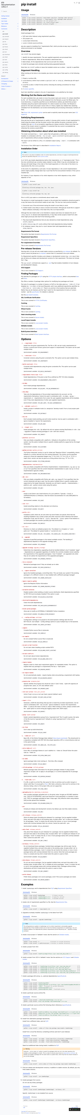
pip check (5, 49)
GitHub (3, 89)
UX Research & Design (7, 81)
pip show (5, 44)
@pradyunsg (34, 1113)
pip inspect (5, 39)
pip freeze (5, 46)
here (77, 276)
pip (3, 31)
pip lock (5, 52)
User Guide (4, 21)
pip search (5, 62)
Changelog (4, 83)
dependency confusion (69, 1053)
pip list (4, 41)
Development (4, 78)
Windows (32, 14)
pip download (6, 54)
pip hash (5, 59)
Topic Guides (4, 23)
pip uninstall (6, 36)
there (25, 278)
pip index (5, 64)
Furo (39, 1113)
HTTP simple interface (55, 276)
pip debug (5, 72)
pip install (5, 34)
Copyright (23, 1111)
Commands (4, 28)
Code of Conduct (5, 86)
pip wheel (5, 57)
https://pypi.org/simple (60, 738)
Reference (4, 26)
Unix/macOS (24, 14)
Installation (4, 18)
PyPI (41, 276)
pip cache (5, 67)
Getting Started (5, 16)
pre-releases (67, 251)
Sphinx (27, 1113)
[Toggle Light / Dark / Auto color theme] (77, 3)
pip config (5, 70)
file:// (46, 784)
